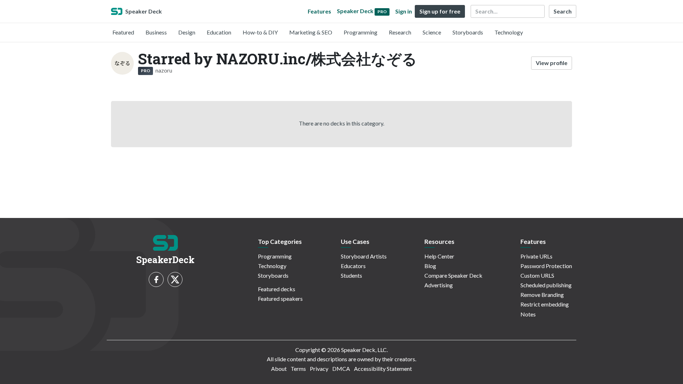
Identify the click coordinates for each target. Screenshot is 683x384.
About (279, 368)
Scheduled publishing (546, 285)
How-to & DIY (260, 32)
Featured (123, 32)
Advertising (438, 285)
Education (219, 32)
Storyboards (467, 32)
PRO (145, 70)
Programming (360, 32)
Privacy (319, 368)
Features (319, 11)
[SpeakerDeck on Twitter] (175, 279)
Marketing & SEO (310, 32)
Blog (430, 265)
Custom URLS (537, 275)
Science (432, 32)
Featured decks (276, 289)
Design (186, 32)
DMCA (341, 368)
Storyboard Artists (364, 256)
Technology (508, 32)
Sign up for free (439, 11)
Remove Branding (542, 294)
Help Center (439, 256)
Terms (298, 368)
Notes (528, 314)
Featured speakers (280, 298)
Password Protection (546, 265)
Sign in (403, 11)
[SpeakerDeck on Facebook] (156, 279)
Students (351, 275)
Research (400, 32)
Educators (353, 265)
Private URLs (536, 256)
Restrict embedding (544, 304)
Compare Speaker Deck (453, 275)
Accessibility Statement (383, 368)
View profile (551, 62)
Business (156, 32)
